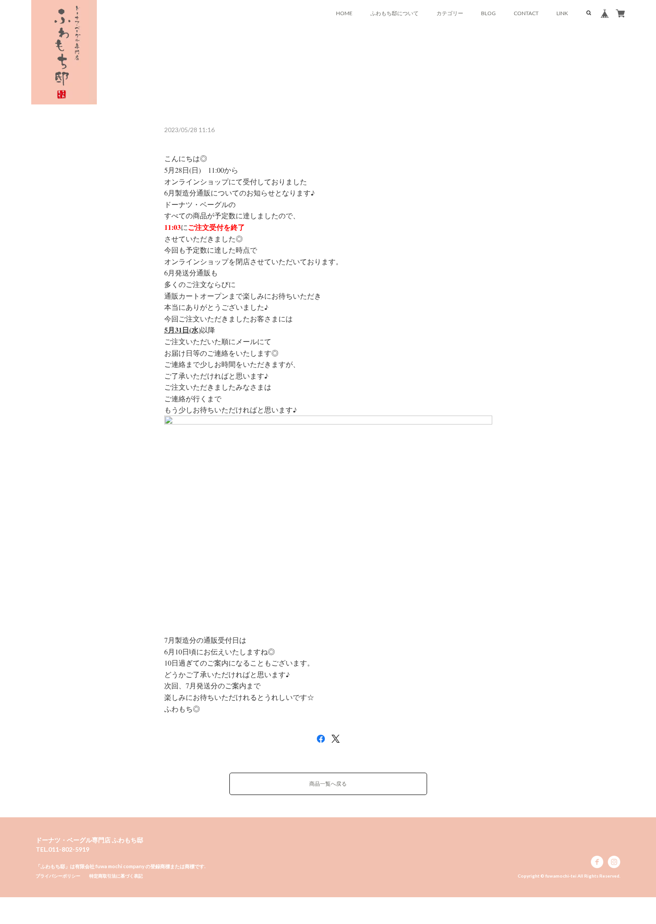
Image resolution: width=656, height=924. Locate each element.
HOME (344, 13)
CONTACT (526, 13)
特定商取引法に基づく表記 (116, 875)
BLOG (488, 13)
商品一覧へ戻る (328, 783)
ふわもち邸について (394, 13)
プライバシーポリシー (58, 875)
